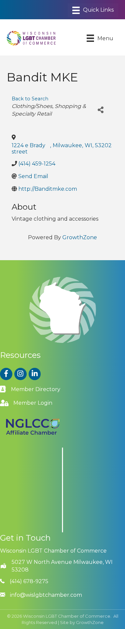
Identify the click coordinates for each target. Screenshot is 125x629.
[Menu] (93, 10)
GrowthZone (79, 237)
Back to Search (30, 99)
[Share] (100, 109)
